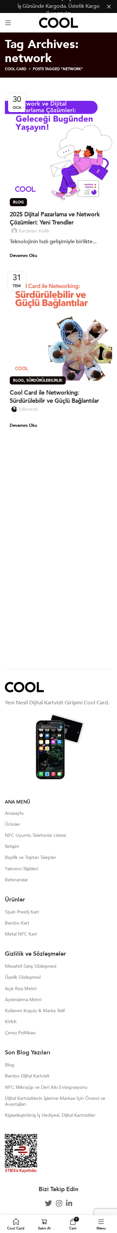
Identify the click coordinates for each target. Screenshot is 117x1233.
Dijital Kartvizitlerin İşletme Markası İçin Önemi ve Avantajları (55, 1101)
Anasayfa (14, 813)
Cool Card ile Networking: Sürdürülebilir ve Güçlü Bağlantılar (54, 397)
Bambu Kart (17, 923)
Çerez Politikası (20, 1033)
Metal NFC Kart (21, 934)
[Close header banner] (109, 6)
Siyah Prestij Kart (22, 912)
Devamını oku (23, 256)
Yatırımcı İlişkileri (21, 869)
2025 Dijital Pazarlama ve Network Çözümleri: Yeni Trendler (55, 218)
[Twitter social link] (48, 1203)
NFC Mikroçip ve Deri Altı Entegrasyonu (46, 1087)
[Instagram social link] (59, 1203)
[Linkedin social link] (69, 1203)
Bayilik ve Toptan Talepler (30, 857)
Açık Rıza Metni (20, 989)
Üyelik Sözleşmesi (23, 977)
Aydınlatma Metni (23, 1000)
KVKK (11, 1022)
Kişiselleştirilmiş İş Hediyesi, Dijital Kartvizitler (50, 1115)
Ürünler (12, 824)
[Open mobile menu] (8, 22)
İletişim (12, 846)
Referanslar (16, 880)
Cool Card (15, 69)
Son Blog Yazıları (28, 1053)
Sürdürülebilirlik (44, 380)
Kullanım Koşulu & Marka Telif (35, 1011)
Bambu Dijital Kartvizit (27, 1076)
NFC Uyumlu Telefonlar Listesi (35, 835)
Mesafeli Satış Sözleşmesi (30, 966)
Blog (18, 202)
